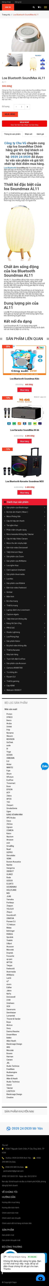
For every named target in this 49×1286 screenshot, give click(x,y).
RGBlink (10, 934)
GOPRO (10, 852)
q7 (8, 981)
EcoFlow (10, 780)
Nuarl (9, 849)
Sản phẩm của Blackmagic (17, 507)
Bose (9, 786)
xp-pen (9, 959)
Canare (10, 1060)
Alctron (10, 1025)
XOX (8, 1006)
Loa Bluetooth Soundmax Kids (24, 379)
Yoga (9, 752)
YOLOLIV (10, 909)
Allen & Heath (12, 1079)
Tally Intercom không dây (17, 619)
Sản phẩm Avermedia (16, 574)
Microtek (10, 950)
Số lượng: (6, 106)
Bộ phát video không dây (17, 646)
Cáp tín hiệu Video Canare (17, 539)
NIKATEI (10, 767)
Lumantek (11, 1016)
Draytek (10, 953)
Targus (9, 965)
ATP (8, 793)
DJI (8, 761)
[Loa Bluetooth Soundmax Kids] (24, 360)
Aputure (10, 837)
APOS (9, 799)
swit (8, 843)
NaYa (9, 994)
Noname (10, 733)
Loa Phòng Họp (13, 637)
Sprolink (10, 937)
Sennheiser (11, 1013)
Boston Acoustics (14, 862)
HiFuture (10, 777)
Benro (9, 720)
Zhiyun (9, 912)
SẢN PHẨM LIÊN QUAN (24, 339)
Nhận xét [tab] (28, 134)
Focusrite (10, 956)
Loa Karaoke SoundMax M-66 (24, 430)
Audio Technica (13, 1066)
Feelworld (11, 969)
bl (7, 749)
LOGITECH (11, 1091)
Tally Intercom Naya (15, 552)
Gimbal (9, 592)
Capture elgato (13, 614)
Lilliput (9, 943)
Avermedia (11, 972)
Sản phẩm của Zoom (15, 556)
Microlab (10, 1050)
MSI (8, 893)
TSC (8, 802)
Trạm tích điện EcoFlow (16, 659)
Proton (9, 714)
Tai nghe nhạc (12, 525)
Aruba (9, 723)
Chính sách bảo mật (10, 1213)
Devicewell (11, 997)
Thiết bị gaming (13, 681)
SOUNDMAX (12, 887)
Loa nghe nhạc (13, 565)
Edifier (9, 987)
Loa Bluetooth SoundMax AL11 (23, 78)
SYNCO (10, 717)
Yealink (10, 940)
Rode (9, 877)
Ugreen (10, 827)
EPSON (9, 789)
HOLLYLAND (11, 890)
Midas (9, 928)
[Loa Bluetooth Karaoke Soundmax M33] (24, 463)
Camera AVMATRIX (15, 668)
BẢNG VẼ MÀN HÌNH (15, 815)
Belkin (9, 1038)
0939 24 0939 (21, 157)
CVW (8, 1000)
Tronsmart (11, 783)
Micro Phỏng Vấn (14, 516)
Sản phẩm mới (8, 1235)
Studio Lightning (13, 632)
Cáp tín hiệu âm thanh (15, 521)
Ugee (9, 811)
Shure (9, 774)
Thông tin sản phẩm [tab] (12, 134)
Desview (10, 1075)
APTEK (9, 962)
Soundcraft (11, 915)
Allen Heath (11, 1041)
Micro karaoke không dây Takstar (20, 534)
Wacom (10, 736)
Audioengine (12, 1072)
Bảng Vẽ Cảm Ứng (14, 623)
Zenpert (10, 805)
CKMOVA (10, 918)
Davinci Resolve (13, 1031)
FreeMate (11, 1069)
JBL (8, 1063)
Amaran (10, 840)
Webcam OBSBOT (14, 690)
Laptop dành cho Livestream (18, 610)
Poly (8, 730)
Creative (10, 1097)
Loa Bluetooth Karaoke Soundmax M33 (24, 481)
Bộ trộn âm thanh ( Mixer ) (17, 512)
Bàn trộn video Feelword (16, 588)
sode (9, 745)
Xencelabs (11, 855)
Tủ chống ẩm (12, 672)
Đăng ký (18, 2)
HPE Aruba (11, 818)
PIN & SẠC (11, 628)
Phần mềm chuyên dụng (17, 530)
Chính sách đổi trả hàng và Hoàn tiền (17, 1223)
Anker (9, 764)
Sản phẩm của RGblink (16, 583)
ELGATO (10, 884)
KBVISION (10, 739)
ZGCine (10, 824)
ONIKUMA (11, 758)
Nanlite (9, 865)
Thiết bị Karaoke (13, 650)
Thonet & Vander (14, 1019)
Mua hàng (10, 114)
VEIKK (9, 859)
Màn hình (10, 597)
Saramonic (11, 1009)
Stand (9, 1085)
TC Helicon (11, 925)
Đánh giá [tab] (40, 134)
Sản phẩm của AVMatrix (16, 561)
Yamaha (10, 899)
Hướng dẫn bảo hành (10, 1208)
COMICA (10, 830)
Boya (9, 1022)
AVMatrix (10, 975)
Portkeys (10, 903)
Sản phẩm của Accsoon (16, 663)
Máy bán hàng (12, 654)
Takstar (10, 1088)
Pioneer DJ (11, 921)
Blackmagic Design (14, 1044)
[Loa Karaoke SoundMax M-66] (24, 411)
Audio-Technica (13, 1082)
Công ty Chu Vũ (15, 143)
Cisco (9, 821)
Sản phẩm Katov (13, 641)
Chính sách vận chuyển (11, 1218)
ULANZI (10, 874)
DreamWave (12, 1035)
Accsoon (10, 947)
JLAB (9, 896)
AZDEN (9, 755)
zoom (9, 984)
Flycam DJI (11, 677)
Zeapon (10, 906)
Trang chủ (6, 15)
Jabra (9, 991)
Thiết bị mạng (12, 605)
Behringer (11, 931)
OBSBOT (10, 871)
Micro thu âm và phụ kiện (17, 543)
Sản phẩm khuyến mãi (11, 1240)
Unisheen (10, 1003)
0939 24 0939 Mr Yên (27, 1128)
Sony (9, 1028)
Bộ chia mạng (12, 601)
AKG (8, 1047)
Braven (9, 1053)
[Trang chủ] (8, 7)
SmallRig (10, 846)
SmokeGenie (12, 808)
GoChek (10, 742)
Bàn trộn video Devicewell (17, 548)
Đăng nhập (7, 2)
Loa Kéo (10, 579)
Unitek (9, 727)
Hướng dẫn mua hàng (11, 1202)
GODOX (10, 881)
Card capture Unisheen (16, 570)
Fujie (8, 771)
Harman (10, 1057)
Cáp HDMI (11, 686)
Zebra (9, 796)
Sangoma (11, 868)
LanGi (9, 978)
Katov (9, 833)
